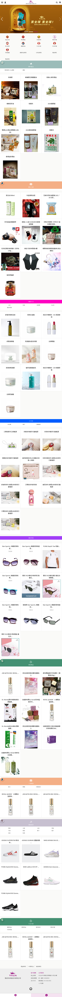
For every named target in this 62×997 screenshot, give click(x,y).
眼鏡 (24, 787)
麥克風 (9, 424)
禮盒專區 (23, 966)
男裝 (53, 828)
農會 (24, 70)
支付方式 (33, 980)
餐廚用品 (9, 927)
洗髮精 (38, 305)
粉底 (24, 305)
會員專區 (38, 966)
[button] (2, 19)
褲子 (38, 830)
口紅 (9, 305)
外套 (9, 830)
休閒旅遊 (38, 787)
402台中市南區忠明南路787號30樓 (48, 975)
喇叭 (24, 424)
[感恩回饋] (31, 19)
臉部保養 (9, 307)
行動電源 (38, 424)
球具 (24, 833)
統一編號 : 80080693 (44, 978)
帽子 (53, 830)
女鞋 (24, 828)
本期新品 (31, 966)
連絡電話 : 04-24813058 (45, 980)
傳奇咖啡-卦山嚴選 (9, 70)
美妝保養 (52, 927)
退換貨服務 (34, 978)
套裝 (24, 830)
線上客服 (33, 975)
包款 (9, 833)
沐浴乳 (52, 305)
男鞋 (9, 828)
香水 (9, 787)
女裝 (38, 828)
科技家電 (9, 929)
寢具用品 (24, 927)
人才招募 (41, 983)
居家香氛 (38, 927)
